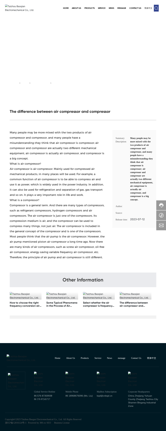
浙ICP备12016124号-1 (15, 423)
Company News (108, 71)
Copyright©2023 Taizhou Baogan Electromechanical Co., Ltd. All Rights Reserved (43, 419)
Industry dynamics (58, 71)
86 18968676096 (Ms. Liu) (79, 395)
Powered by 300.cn (37, 423)
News (25, 83)
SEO (49, 423)
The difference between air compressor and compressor (134, 305)
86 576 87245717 (42, 399)
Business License (62, 423)
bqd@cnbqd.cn (104, 395)
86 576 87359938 (43, 395)
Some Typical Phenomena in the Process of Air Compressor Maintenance (61, 305)
